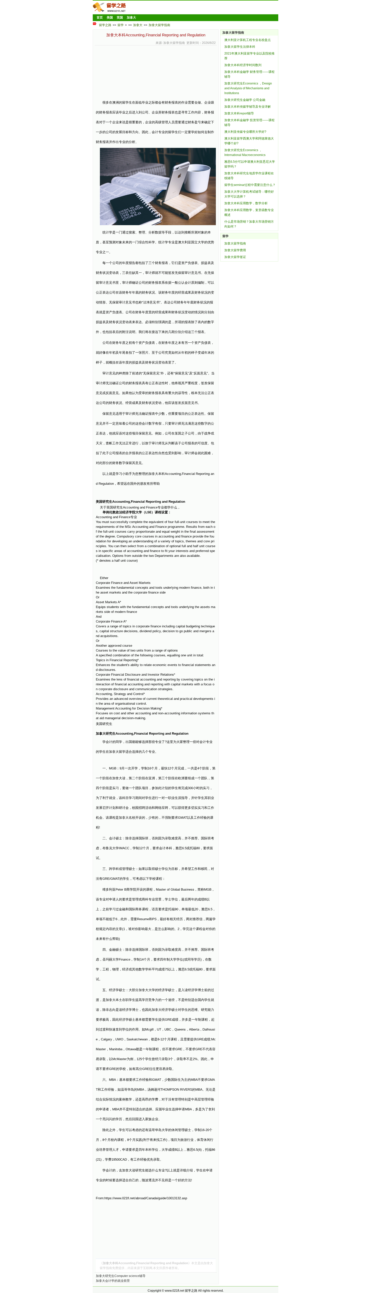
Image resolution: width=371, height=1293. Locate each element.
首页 (100, 17)
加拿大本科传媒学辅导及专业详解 (247, 106)
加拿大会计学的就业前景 (113, 1280)
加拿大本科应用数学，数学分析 (246, 203)
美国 (110, 17)
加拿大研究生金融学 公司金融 (244, 99)
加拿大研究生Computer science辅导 (121, 1276)
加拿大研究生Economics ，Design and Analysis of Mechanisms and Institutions (248, 88)
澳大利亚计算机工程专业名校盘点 (247, 40)
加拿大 (131, 17)
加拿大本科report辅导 (239, 113)
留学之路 (105, 25)
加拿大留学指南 (159, 25)
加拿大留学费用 (235, 250)
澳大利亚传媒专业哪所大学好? (245, 131)
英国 (120, 17)
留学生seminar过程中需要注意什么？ (250, 185)
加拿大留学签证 (235, 257)
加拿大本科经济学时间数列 (242, 65)
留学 (120, 25)
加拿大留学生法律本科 (239, 46)
